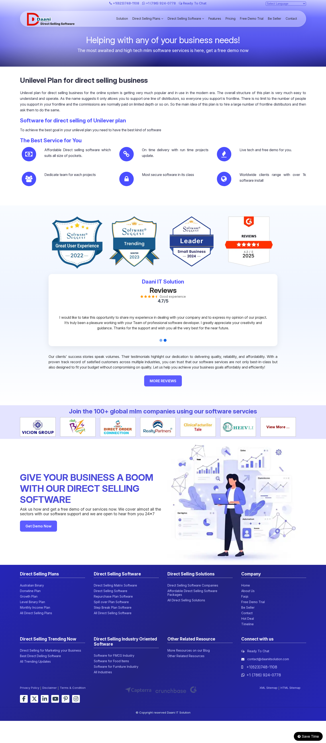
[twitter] (34, 699)
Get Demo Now (38, 526)
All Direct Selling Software (113, 613)
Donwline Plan (30, 591)
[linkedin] (45, 699)
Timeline (247, 624)
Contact (291, 18)
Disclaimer (49, 687)
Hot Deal (247, 618)
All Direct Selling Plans (36, 613)
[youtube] (55, 699)
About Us (248, 591)
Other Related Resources (185, 656)
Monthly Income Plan (35, 607)
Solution (122, 18)
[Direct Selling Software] (51, 24)
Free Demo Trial (251, 18)
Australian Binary (32, 585)
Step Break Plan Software (113, 607)
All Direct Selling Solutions (186, 600)
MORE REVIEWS (163, 381)
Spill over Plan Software (111, 602)
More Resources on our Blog (188, 650)
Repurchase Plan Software (113, 596)
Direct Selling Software (185, 18)
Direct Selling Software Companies (192, 585)
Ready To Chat (194, 3)
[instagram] (76, 699)
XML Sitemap (268, 687)
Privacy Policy (29, 687)
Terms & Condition (73, 687)
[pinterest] (65, 699)
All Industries (103, 672)
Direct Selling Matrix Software (115, 585)
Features (214, 18)
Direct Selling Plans (146, 18)
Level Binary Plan (32, 602)
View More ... (278, 427)
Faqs (244, 596)
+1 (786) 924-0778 (161, 3)
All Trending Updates (35, 661)
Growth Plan (28, 596)
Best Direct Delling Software (40, 656)
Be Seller (274, 18)
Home (245, 585)
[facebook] (24, 699)
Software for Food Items (111, 661)
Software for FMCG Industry (114, 655)
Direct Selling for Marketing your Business (50, 650)
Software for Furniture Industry (116, 666)
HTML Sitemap (290, 687)
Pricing (231, 18)
